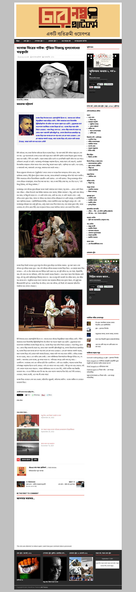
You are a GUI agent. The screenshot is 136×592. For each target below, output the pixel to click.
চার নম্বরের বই (66, 41)
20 (113, 58)
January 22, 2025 (24, 57)
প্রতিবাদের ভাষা (103, 367)
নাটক (35, 459)
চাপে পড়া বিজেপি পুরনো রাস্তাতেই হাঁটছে (107, 339)
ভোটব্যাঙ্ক (98, 137)
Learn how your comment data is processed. (57, 546)
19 (110, 58)
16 (102, 58)
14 (96, 58)
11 (115, 56)
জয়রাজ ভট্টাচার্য (26, 459)
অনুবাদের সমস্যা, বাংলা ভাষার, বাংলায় (106, 334)
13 (94, 58)
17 (105, 58)
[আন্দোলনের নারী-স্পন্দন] (103, 266)
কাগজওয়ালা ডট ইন (81, 41)
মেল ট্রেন (26, 41)
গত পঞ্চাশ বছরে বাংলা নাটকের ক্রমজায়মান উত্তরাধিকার (57, 430)
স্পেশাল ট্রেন (39, 41)
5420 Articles (52, 468)
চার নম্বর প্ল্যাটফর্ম (36, 57)
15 (99, 58)
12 (91, 58)
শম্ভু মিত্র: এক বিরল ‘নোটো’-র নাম (51, 416)
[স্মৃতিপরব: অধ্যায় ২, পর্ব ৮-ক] (103, 60)
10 (113, 56)
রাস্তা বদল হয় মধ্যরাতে (47, 444)
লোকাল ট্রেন (52, 41)
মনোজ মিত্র (47, 57)
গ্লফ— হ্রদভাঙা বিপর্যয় (101, 328)
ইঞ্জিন (18, 41)
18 (107, 58)
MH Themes (44, 587)
